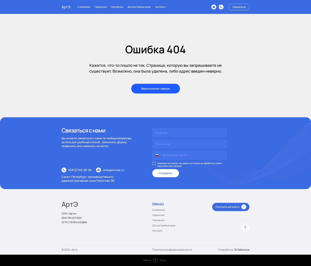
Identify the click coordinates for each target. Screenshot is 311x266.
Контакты (160, 6)
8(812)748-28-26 (80, 170)
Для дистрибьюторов (139, 6)
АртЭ (66, 7)
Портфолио (117, 6)
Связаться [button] (239, 7)
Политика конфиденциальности (172, 249)
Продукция (101, 6)
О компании (84, 6)
